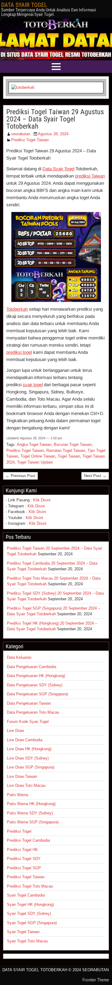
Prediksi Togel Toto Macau (30, 886)
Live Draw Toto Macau (26, 785)
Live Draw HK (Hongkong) (29, 749)
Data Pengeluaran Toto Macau (33, 712)
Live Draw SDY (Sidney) (28, 758)
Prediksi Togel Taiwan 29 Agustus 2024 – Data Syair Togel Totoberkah (55, 119)
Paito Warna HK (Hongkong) (31, 803)
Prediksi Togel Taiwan (30, 140)
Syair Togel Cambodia (26, 895)
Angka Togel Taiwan (34, 444)
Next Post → (95, 475)
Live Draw (15, 730)
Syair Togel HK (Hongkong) (30, 904)
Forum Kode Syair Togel (28, 721)
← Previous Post (20, 475)
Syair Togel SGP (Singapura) (32, 923)
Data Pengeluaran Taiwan (29, 703)
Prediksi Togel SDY (24, 858)
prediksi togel (19, 352)
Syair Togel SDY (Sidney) (29, 913)
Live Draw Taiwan (22, 776)
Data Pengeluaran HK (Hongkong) (36, 675)
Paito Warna (17, 794)
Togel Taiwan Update (35, 462)
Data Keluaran (19, 657)
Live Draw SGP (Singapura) (30, 767)
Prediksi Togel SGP (24, 868)
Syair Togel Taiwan (23, 932)
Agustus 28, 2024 (53, 134)
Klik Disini (41, 500)
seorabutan (20, 134)
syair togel (33, 384)
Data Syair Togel (58, 168)
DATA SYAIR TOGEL (24, 4)
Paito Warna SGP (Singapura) (33, 822)
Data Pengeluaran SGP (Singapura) (37, 694)
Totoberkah (17, 309)
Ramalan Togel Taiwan (65, 450)
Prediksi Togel (19, 831)
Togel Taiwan (69, 456)
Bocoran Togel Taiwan (73, 444)
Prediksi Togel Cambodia (28, 840)
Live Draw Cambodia (24, 740)
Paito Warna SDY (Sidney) (30, 813)
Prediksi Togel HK (22, 849)
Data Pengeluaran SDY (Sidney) (34, 685)
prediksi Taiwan (90, 175)
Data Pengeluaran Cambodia (31, 666)
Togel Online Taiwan (38, 456)
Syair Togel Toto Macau (27, 941)
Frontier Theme (95, 980)
